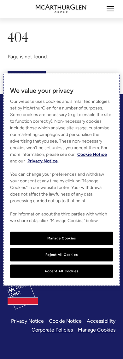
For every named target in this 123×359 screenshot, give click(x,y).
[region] (61, 180)
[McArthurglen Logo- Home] (62, 9)
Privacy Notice (27, 321)
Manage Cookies (96, 330)
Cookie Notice (65, 321)
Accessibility (101, 321)
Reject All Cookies (61, 254)
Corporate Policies (52, 330)
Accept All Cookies (61, 270)
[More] (110, 9)
